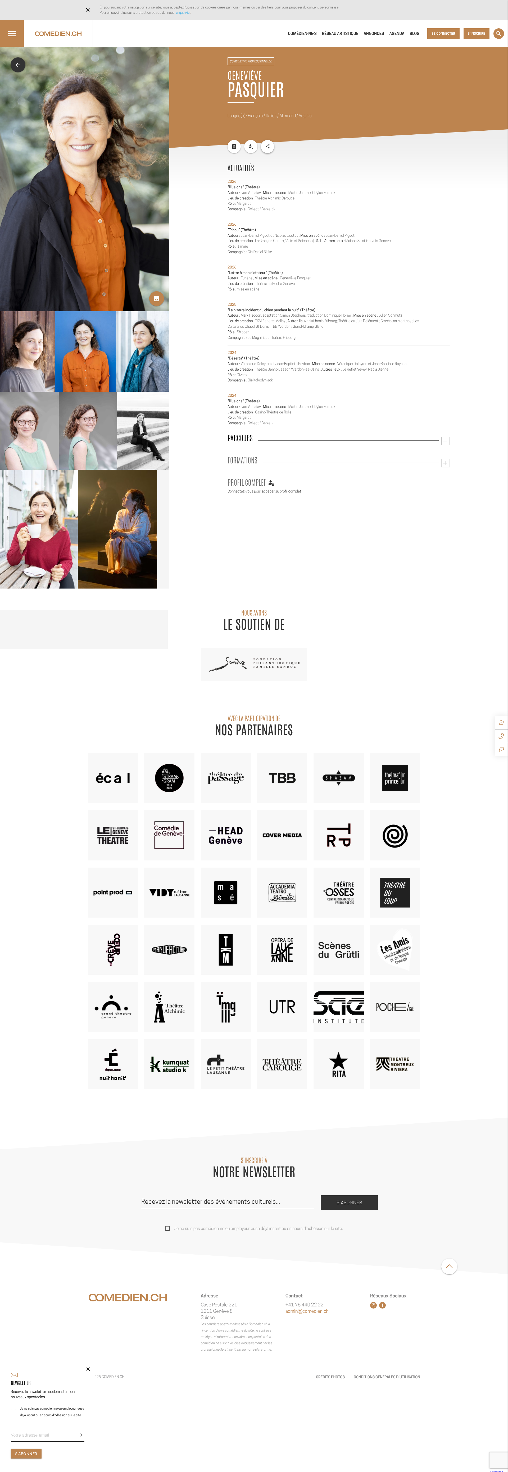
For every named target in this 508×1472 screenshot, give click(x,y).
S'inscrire (476, 33)
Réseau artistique (340, 33)
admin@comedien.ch (307, 1311)
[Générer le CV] (234, 146)
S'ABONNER (26, 1453)
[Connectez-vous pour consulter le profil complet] (250, 146)
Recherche (499, 33)
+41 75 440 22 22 (304, 1305)
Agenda (397, 33)
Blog (415, 33)
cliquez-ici (183, 13)
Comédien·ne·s (302, 33)
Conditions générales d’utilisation (387, 1377)
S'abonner (349, 1202)
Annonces (374, 33)
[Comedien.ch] (58, 33)
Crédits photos (330, 1377)
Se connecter (443, 33)
